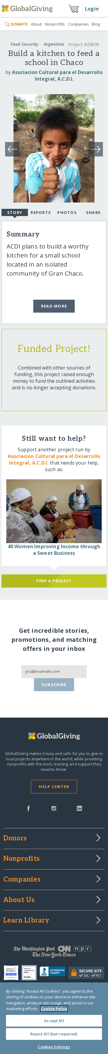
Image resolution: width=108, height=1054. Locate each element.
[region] (54, 1018)
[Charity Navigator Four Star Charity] (13, 972)
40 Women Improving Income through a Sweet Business (54, 549)
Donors (15, 838)
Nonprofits (55, 24)
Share (93, 212)
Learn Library (26, 921)
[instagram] (54, 808)
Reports (41, 212)
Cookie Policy (54, 1008)
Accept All (54, 1020)
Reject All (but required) (53, 1034)
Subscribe (54, 684)
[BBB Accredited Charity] (54, 973)
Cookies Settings (54, 1046)
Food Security (24, 44)
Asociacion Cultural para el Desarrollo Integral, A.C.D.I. (57, 75)
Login (92, 8)
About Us (19, 900)
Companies (78, 24)
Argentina (54, 44)
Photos (67, 212)
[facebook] (28, 808)
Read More (54, 306)
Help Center (54, 786)
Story (14, 212)
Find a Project (54, 580)
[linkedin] (79, 808)
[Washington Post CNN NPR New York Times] (54, 953)
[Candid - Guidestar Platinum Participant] (31, 972)
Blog (96, 24)
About (36, 24)
